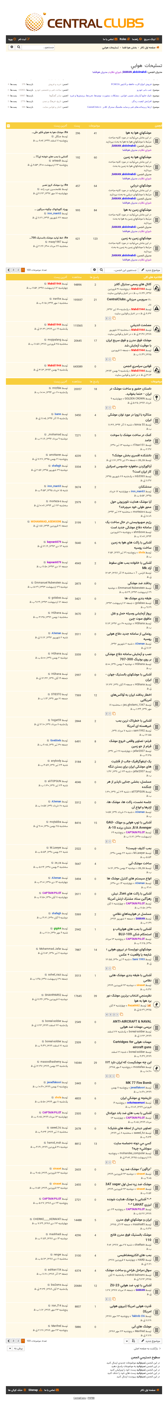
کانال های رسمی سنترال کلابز (132, 284)
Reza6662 (134, 1006)
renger (57, 1255)
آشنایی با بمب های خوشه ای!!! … (50, 157)
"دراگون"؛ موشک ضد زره (136, 1169)
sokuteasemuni (136, 1103)
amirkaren (55, 455)
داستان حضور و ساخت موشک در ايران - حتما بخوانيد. (130, 391)
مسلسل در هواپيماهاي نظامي (132, 914)
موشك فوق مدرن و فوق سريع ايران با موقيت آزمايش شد (128, 343)
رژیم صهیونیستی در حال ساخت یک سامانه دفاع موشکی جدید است (128, 525)
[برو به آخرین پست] (45, 284)
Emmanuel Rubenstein (131, 588)
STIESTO (56, 694)
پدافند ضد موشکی (139, 583)
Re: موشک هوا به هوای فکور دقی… (50, 132)
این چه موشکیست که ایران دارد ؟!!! (128, 1062)
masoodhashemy (50, 1062)
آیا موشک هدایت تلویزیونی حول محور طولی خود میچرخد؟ (130, 504)
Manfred (140, 1331)
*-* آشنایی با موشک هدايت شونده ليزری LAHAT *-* (129, 1202)
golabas (140, 603)
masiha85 (139, 1224)
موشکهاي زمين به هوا (137, 210)
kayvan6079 (54, 542)
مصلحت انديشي (140, 325)
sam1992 (139, 731)
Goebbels (55, 740)
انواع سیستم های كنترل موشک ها (129, 878)
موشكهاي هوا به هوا (138, 132)
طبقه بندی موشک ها (138, 598)
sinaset (140, 985)
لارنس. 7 (140, 573)
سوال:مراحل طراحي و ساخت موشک (128, 1270)
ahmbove (139, 532)
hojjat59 (56, 720)
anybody (56, 761)
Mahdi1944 (138, 289)
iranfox (57, 299)
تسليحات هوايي (146, 66)
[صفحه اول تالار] (84, 21)
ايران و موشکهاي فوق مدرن (133, 1219)
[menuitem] (137, 39)
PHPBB (91, 1398)
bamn (58, 414)
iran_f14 (56, 1306)
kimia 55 (140, 425)
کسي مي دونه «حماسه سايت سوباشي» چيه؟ (132, 1146)
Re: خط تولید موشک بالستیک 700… (48, 238)
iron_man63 (54, 213)
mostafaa (139, 1067)
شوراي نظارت (114, 72)
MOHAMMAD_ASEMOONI (46, 522)
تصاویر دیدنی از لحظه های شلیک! (129, 1128)
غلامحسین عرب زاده (51, 189)
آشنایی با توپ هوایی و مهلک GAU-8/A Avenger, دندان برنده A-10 (128, 825)
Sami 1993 (138, 959)
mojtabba (55, 822)
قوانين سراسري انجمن (137, 366)
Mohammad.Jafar (50, 949)
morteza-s (139, 512)
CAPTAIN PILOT (135, 832)
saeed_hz (139, 1133)
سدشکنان (145, 486)
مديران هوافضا (100, 72)
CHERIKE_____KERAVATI (47, 1219)
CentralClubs (80, 1398)
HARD (141, 1260)
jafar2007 (139, 751)
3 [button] (13, 270)
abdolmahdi (140, 72)
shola (141, 552)
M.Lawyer (139, 853)
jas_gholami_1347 (134, 705)
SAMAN (127, 72)
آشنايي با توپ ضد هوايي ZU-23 (130, 1285)
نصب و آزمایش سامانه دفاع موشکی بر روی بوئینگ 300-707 (128, 657)
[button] (8, 270)
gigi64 (57, 928)
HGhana (140, 623)
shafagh (56, 466)
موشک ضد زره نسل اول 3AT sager (128, 1184)
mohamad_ (54, 434)
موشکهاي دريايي (140, 185)
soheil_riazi (54, 975)
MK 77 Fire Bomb (138, 1083)
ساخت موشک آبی (140, 863)
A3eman (140, 644)
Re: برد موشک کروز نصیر (55, 185)
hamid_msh (54, 1143)
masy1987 (55, 242)
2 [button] (18, 270)
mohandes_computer (132, 1153)
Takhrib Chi (138, 1316)
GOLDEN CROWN (135, 399)
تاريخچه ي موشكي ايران (136, 1098)
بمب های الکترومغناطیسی (134, 1255)
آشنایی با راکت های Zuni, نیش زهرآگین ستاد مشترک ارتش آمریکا (129, 896)
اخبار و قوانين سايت (118, 293)
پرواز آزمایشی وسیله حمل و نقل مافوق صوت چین (131, 616)
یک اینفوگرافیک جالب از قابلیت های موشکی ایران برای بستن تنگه (129, 764)
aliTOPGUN (138, 792)
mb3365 (140, 476)
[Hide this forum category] (8, 126)
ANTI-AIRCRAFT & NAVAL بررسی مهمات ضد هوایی (132, 1024)
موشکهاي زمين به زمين (136, 238)
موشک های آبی (141, 1326)
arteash (56, 161)
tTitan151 (139, 445)
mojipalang (54, 340)
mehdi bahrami (136, 1275)
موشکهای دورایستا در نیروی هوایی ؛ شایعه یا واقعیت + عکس (128, 952)
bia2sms (56, 1285)
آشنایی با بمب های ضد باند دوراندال (128, 1113)
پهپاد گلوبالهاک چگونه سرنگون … (51, 209)
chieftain (140, 1245)
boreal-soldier (137, 1032)
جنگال (58, 136)
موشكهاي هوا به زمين (137, 157)
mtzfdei (56, 388)
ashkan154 (54, 1270)
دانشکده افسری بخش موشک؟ (131, 455)
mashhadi (55, 1234)
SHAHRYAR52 (53, 995)
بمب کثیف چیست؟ (138, 848)
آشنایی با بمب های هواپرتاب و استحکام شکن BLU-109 (132, 931)
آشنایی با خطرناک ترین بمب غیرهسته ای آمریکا (133, 723)
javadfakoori (138, 1088)
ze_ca (141, 460)
